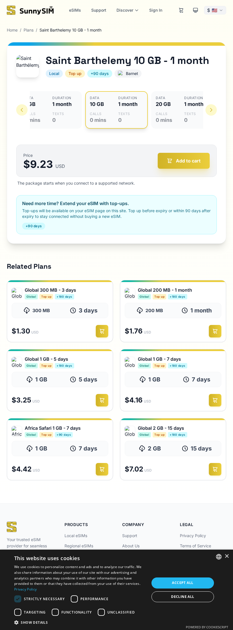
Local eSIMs (76, 535)
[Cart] (181, 10)
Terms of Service (195, 545)
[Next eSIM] (211, 110)
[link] (60, 311)
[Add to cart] (102, 331)
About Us (131, 545)
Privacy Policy (193, 535)
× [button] (226, 556)
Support (98, 10)
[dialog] (116, 590)
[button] (79, 622)
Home (12, 30)
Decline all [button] (182, 596)
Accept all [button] (182, 582)
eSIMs (75, 10)
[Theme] (195, 10)
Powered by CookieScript (207, 627)
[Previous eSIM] (22, 110)
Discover (124, 10)
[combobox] (219, 557)
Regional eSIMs (79, 545)
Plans (29, 30)
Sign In (155, 10)
